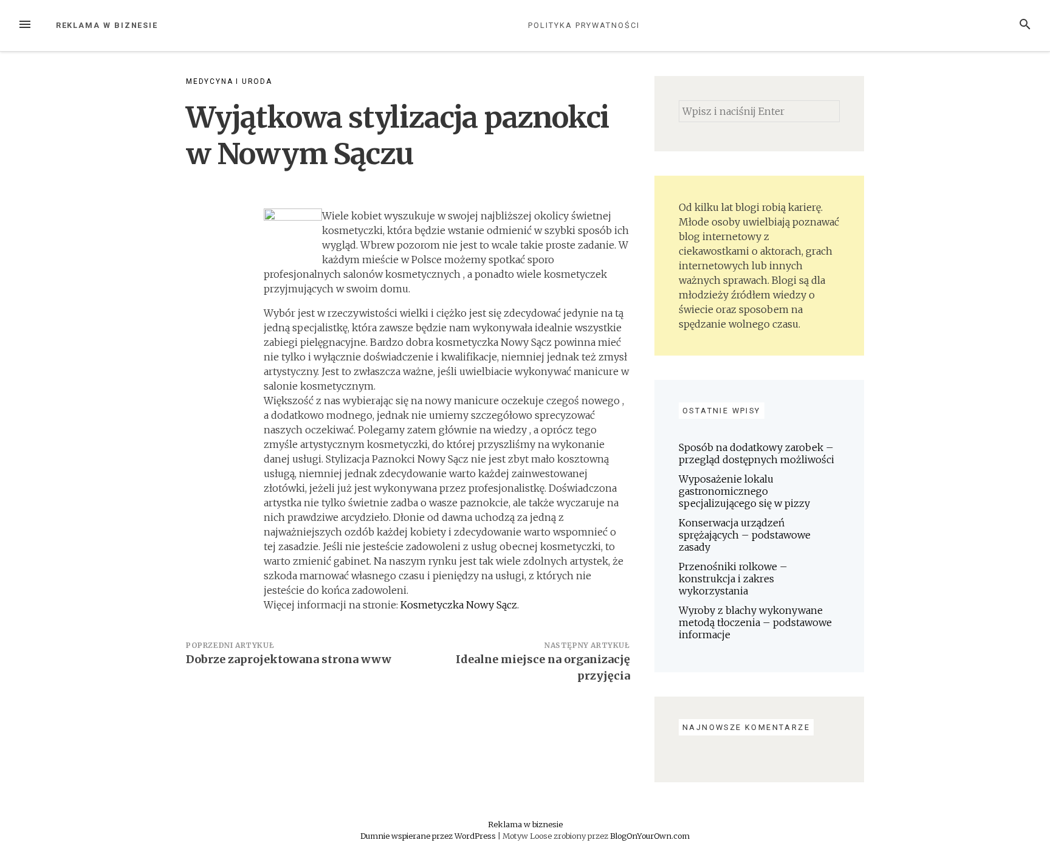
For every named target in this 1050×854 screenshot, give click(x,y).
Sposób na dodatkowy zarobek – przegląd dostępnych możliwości (756, 453)
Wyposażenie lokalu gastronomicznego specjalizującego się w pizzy (744, 491)
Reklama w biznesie (107, 25)
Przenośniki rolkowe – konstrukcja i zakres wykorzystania (733, 578)
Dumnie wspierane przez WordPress (429, 836)
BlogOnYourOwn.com (650, 836)
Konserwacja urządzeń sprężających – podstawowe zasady (745, 535)
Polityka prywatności (583, 25)
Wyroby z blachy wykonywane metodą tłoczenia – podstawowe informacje (755, 622)
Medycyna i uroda (229, 81)
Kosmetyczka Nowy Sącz (458, 605)
